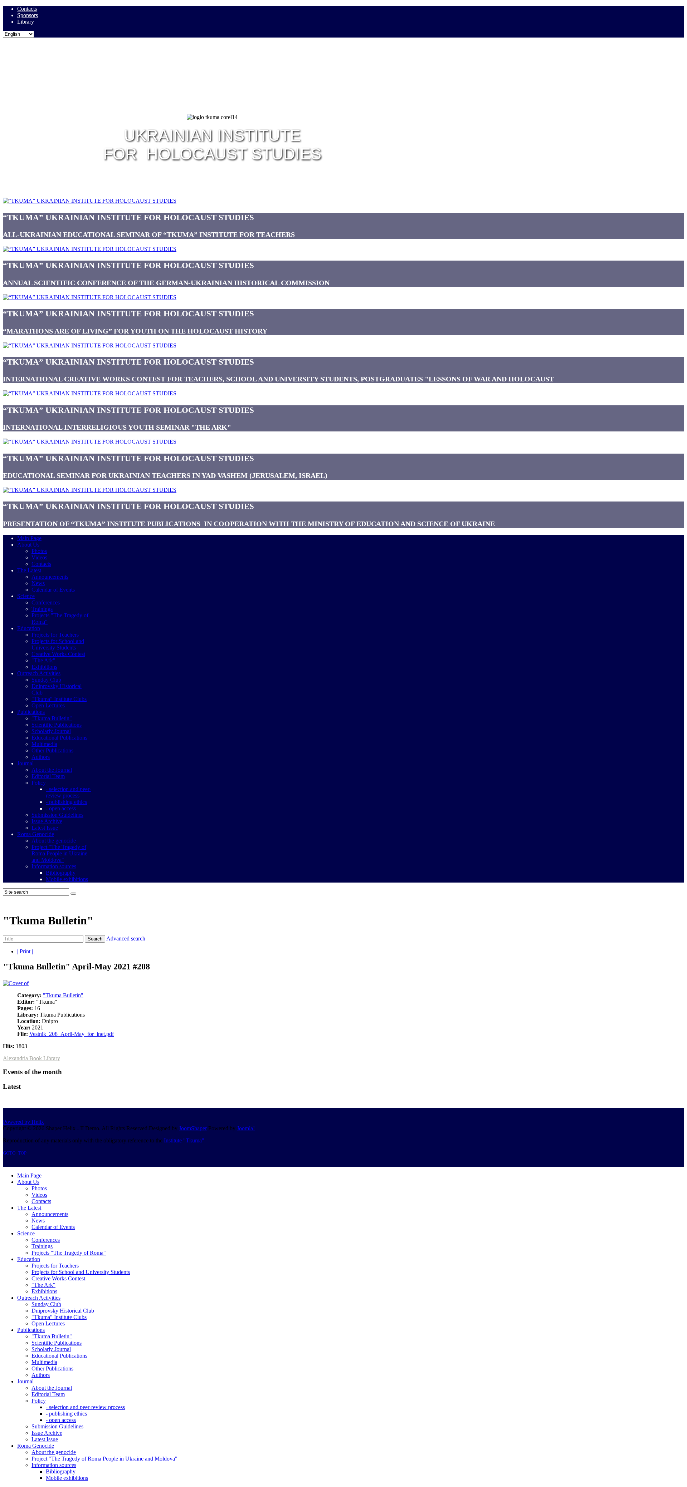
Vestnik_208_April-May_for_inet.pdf (71, 1034)
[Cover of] (16, 983)
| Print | (25, 951)
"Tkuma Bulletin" (63, 995)
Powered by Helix (23, 1122)
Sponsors (27, 15)
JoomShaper (193, 1128)
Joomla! (246, 1128)
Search (95, 939)
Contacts (27, 9)
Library (25, 22)
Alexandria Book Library (31, 1058)
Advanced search (125, 938)
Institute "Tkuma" (184, 1140)
